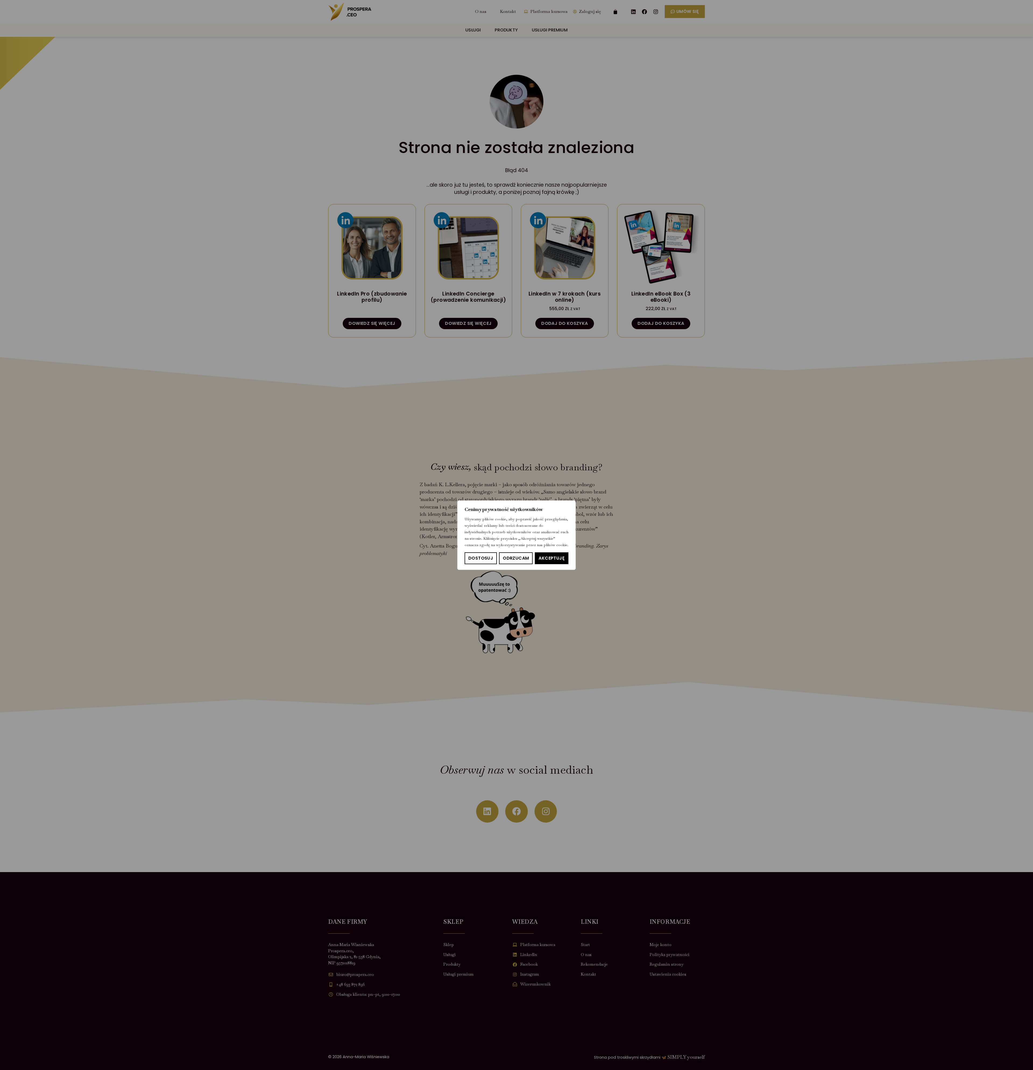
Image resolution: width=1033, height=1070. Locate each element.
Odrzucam (516, 558)
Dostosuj (480, 558)
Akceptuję (552, 558)
